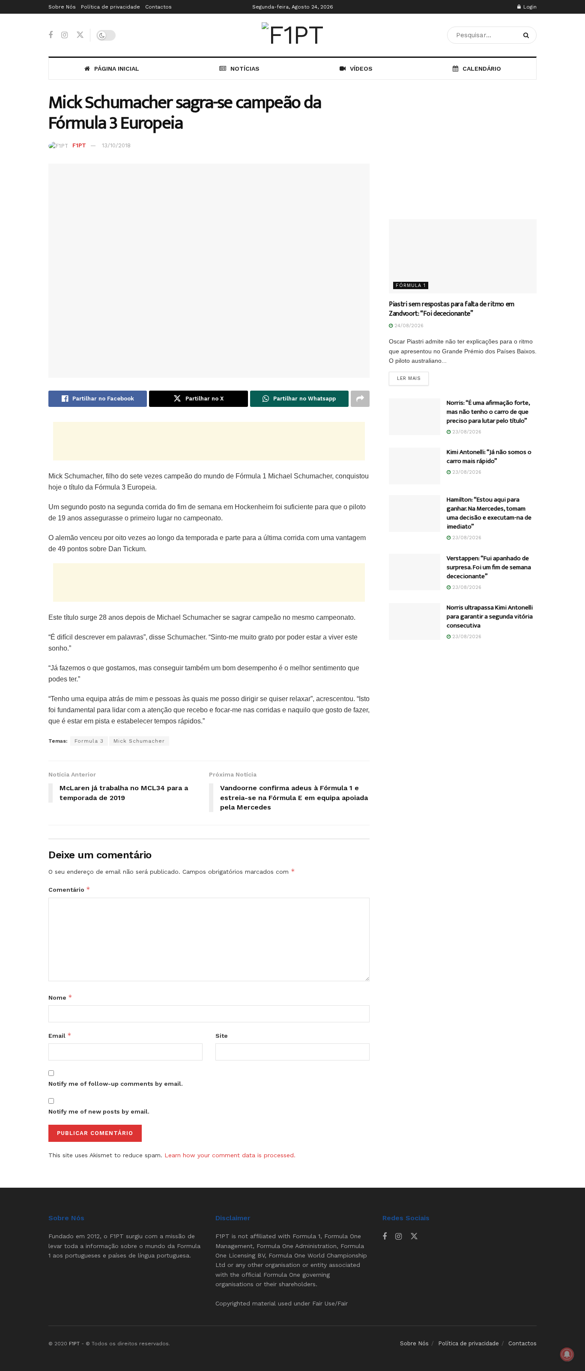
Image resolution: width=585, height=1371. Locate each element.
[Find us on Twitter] (80, 35)
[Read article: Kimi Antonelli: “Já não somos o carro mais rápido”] (414, 466)
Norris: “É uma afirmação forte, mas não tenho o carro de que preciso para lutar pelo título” (488, 411)
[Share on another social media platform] (360, 399)
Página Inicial (116, 68)
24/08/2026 (408, 326)
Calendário (482, 68)
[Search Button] (528, 35)
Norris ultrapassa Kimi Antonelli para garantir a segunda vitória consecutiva (490, 616)
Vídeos (361, 68)
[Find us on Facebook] (50, 35)
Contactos (158, 7)
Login (529, 7)
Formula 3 (89, 741)
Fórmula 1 (411, 285)
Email (60, 1035)
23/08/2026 (466, 432)
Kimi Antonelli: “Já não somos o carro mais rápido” (489, 456)
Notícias (245, 68)
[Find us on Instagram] (64, 35)
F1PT (79, 145)
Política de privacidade (110, 7)
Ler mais (413, 378)
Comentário (69, 889)
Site (221, 1035)
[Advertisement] (209, 441)
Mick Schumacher (139, 741)
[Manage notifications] (567, 1354)
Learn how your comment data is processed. (229, 1155)
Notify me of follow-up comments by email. (115, 1083)
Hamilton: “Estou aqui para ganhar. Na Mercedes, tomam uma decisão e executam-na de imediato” (489, 513)
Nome (60, 997)
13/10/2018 (116, 145)
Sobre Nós (62, 7)
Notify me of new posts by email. (98, 1111)
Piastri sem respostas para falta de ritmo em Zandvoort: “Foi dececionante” (451, 309)
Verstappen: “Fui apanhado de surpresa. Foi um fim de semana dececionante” (489, 567)
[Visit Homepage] (292, 35)
